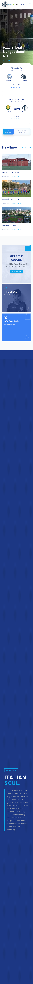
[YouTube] (25, 4)
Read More (7, 61)
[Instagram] (23, 4)
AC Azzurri (8, 131)
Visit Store (16, 271)
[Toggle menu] (30, 4)
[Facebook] (21, 4)
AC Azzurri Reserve (22, 131)
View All (25, 147)
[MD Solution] (11, 4)
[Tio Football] (17, 4)
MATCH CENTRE (15, 87)
